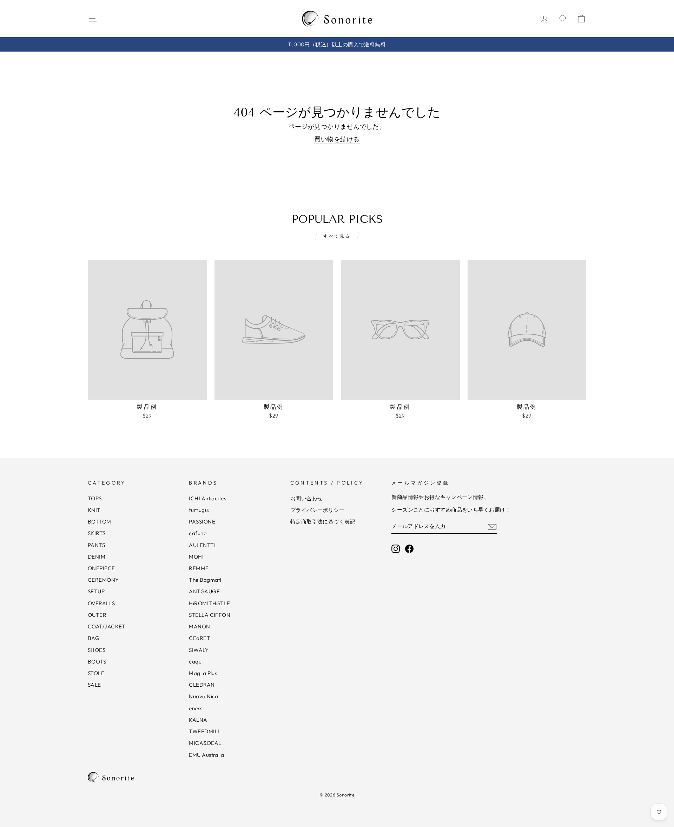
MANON (199, 626)
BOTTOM (99, 521)
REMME (199, 568)
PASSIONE (202, 521)
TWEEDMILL (204, 731)
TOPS (95, 498)
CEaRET (199, 638)
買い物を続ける (336, 139)
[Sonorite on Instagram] (395, 549)
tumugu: (199, 510)
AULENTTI (202, 545)
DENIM (96, 556)
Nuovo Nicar (204, 696)
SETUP (96, 591)
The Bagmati (205, 579)
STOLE (96, 673)
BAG (93, 638)
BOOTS (97, 661)
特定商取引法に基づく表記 (322, 521)
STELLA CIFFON (209, 615)
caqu (195, 661)
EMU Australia (206, 755)
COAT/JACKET (107, 626)
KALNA (198, 719)
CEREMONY (103, 579)
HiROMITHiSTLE (209, 603)
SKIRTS (97, 533)
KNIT (94, 510)
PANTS (96, 545)
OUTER (97, 615)
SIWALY (199, 650)
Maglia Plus (203, 673)
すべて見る (337, 236)
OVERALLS (101, 603)
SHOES (96, 650)
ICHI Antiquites (207, 498)
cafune (197, 533)
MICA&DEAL (205, 743)
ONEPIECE (101, 568)
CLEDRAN (201, 684)
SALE (94, 684)
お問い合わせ (306, 498)
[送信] (492, 526)
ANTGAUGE (204, 591)
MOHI (196, 556)
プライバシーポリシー (317, 510)
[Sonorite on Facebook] (409, 549)
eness (195, 708)
